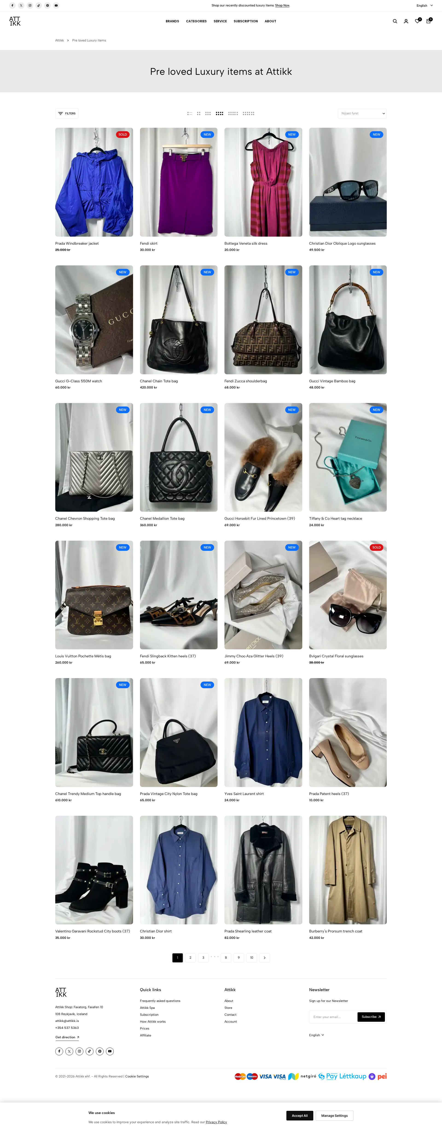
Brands (172, 21)
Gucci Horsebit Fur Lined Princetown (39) (259, 518)
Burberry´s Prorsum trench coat (335, 931)
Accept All (300, 1115)
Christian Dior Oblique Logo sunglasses (342, 243)
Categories (196, 21)
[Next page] (264, 957)
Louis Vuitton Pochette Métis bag (83, 656)
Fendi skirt (148, 243)
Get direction (65, 1037)
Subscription (246, 21)
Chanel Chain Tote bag (159, 381)
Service (220, 21)
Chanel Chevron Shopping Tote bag (85, 518)
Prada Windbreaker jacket (77, 243)
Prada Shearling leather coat (248, 931)
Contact (230, 1015)
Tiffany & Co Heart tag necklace (335, 518)
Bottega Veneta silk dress (246, 243)
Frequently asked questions (160, 1001)
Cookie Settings (137, 1076)
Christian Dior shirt (156, 931)
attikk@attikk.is (67, 1021)
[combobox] (425, 6)
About (270, 21)
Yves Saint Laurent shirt (244, 794)
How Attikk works (153, 1022)
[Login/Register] (406, 21)
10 (251, 958)
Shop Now (195, 5)
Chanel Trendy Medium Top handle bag (88, 794)
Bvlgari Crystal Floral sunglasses (336, 656)
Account (230, 1022)
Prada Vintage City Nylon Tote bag (169, 794)
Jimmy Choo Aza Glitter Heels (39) (253, 656)
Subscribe (369, 1017)
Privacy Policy (216, 1122)
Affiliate (145, 1035)
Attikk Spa (147, 1008)
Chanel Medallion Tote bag (162, 518)
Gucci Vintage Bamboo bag (332, 381)
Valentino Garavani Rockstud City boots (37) (92, 931)
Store (228, 1008)
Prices (144, 1028)
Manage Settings (334, 1115)
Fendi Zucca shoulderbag (245, 381)
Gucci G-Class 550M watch (78, 381)
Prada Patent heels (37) (329, 794)
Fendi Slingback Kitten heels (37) (168, 656)
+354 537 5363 (67, 1028)
